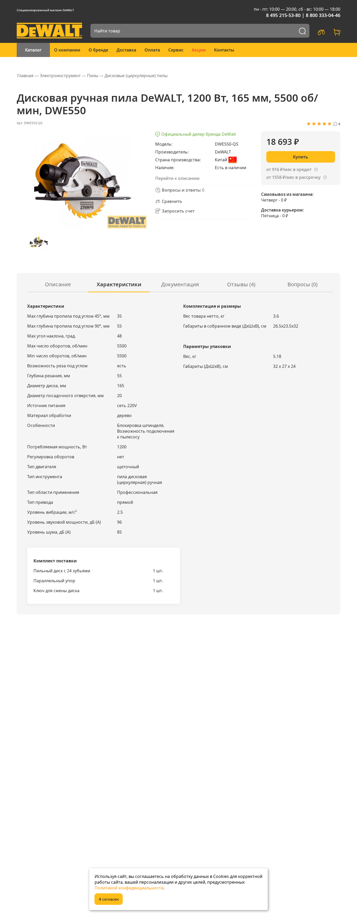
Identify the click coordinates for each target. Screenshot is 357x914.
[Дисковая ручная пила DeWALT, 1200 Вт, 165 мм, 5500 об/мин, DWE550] (38, 242)
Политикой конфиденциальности (129, 888)
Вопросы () (302, 284)
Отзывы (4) (241, 284)
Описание (58, 284)
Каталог (33, 50)
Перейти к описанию (177, 178)
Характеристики (119, 284)
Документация (180, 284)
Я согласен (109, 899)
